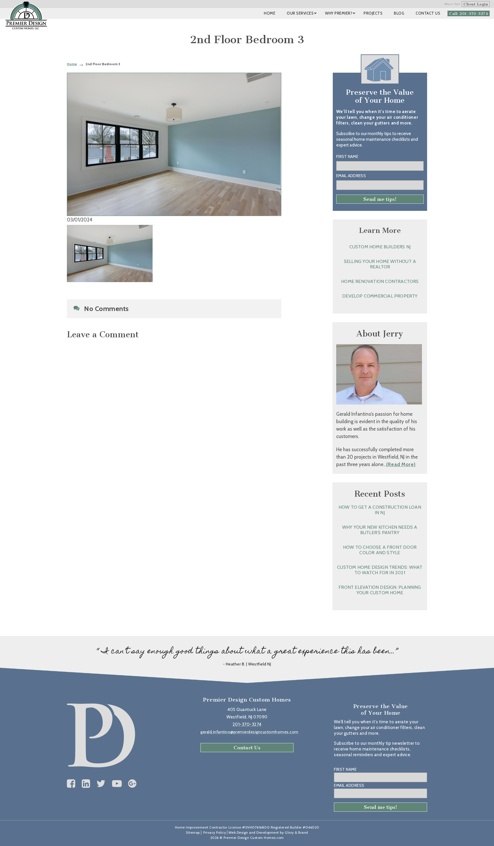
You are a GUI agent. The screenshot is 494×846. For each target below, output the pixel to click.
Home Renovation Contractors (380, 281)
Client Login (475, 4)
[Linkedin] (86, 784)
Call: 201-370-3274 (468, 13)
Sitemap (193, 832)
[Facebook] (71, 784)
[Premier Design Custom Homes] (26, 15)
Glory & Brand (296, 832)
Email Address (351, 175)
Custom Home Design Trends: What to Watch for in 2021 (379, 569)
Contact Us (247, 747)
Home (72, 64)
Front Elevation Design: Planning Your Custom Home (379, 590)
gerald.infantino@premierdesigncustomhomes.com (249, 731)
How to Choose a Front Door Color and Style (380, 549)
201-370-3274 (247, 724)
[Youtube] (117, 784)
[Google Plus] (132, 784)
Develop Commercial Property (379, 296)
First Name (347, 156)
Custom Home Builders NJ (380, 246)
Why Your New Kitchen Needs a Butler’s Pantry (379, 529)
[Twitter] (101, 784)
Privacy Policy (214, 832)
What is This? (453, 4)
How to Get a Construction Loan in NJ (379, 509)
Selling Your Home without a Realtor (380, 264)
